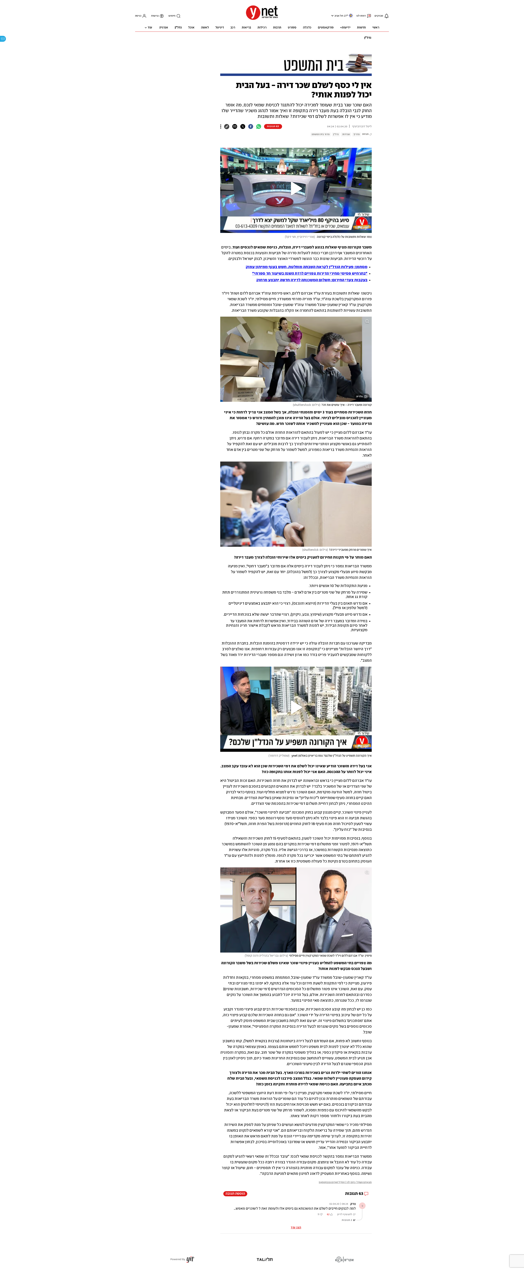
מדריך (356, 134)
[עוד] (220, 126)
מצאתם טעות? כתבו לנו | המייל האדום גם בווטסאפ (345, 1182)
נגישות (155, 16)
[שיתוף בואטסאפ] (258, 126)
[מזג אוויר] (350, 17)
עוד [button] (150, 27)
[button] (332, 15)
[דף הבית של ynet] (262, 19)
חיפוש (171, 16)
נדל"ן (367, 37)
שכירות (346, 134)
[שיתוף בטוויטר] (242, 126)
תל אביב (338, 16)
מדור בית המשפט (321, 134)
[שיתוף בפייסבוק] (250, 126)
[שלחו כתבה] (234, 126)
